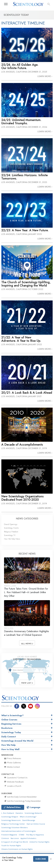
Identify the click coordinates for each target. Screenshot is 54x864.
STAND (21, 835)
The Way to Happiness (35, 835)
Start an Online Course (36, 824)
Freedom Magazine (9, 835)
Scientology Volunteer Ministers (14, 827)
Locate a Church (14, 786)
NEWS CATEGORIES (27, 518)
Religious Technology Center (13, 824)
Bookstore (6, 728)
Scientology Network (33, 813)
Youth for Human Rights (11, 845)
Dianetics (19, 813)
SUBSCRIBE (40, 858)
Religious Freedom (11, 531)
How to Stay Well (10, 749)
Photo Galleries (14, 762)
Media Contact (13, 767)
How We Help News (12, 538)
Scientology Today (11, 732)
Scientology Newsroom (11, 820)
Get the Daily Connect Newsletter (22, 796)
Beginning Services (11, 723)
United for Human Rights (39, 842)
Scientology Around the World (17, 740)
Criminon (5, 838)
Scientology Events (11, 527)
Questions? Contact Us (17, 777)
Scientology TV (9, 535)
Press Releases (14, 758)
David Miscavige (28, 820)
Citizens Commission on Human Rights (17, 849)
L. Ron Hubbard (7, 813)
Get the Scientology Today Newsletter (24, 801)
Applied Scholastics (28, 838)
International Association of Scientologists (18, 831)
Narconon (15, 838)
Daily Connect (8, 736)
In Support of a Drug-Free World (14, 842)
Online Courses (9, 719)
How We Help (8, 744)
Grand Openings (10, 524)
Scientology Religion (9, 817)
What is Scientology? (12, 715)
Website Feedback (15, 781)
